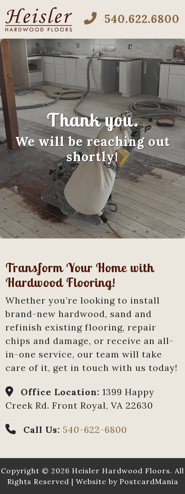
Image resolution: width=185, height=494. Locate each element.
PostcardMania (148, 481)
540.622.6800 (140, 19)
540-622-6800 (95, 429)
